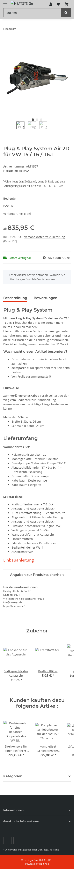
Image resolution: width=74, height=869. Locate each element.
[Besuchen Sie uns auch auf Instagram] (28, 840)
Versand (54, 849)
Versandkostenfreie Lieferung (44, 237)
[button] (50, 4)
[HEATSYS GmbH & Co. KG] (22, 3)
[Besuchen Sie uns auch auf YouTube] (17, 840)
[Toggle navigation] (5, 3)
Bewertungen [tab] (45, 298)
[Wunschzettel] (58, 4)
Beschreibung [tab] (15, 298)
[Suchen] (66, 12)
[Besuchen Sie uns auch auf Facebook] (7, 840)
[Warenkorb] (66, 4)
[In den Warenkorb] (6, 41)
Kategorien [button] (12, 776)
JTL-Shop (44, 864)
